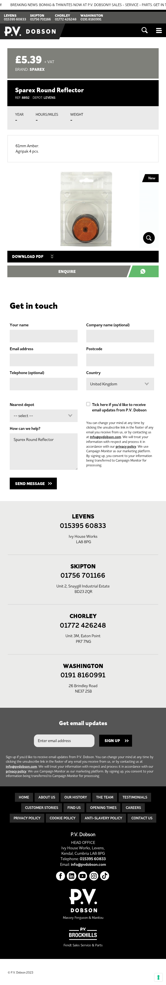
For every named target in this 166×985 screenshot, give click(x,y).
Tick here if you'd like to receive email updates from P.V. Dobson (119, 407)
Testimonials (135, 797)
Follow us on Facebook (60, 876)
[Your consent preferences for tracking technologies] (158, 977)
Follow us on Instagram (94, 876)
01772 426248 (66, 19)
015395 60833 (15, 19)
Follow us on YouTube (83, 876)
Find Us (74, 807)
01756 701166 (40, 19)
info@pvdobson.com (105, 437)
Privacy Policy (27, 818)
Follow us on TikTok (105, 876)
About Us (46, 797)
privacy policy (126, 446)
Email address (21, 348)
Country (93, 372)
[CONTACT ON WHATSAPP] (146, 271)
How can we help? (25, 428)
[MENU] (159, 30)
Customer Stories (41, 807)
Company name (107, 325)
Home (24, 797)
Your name (19, 325)
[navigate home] (30, 24)
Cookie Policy (62, 818)
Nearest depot (22, 404)
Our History (75, 797)
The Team (104, 797)
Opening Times (103, 807)
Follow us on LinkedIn (72, 876)
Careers (133, 807)
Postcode (94, 348)
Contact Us (141, 818)
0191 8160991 (90, 19)
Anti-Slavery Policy (103, 818)
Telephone (27, 372)
